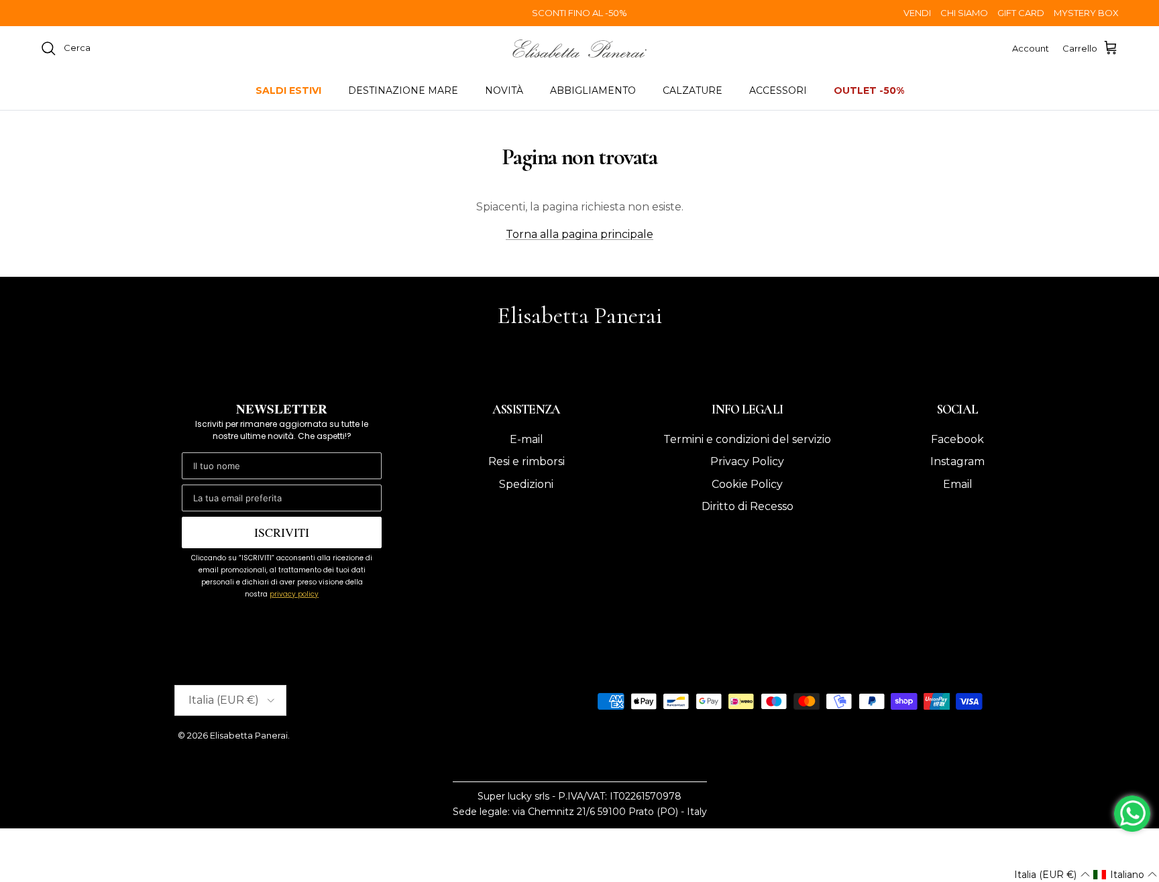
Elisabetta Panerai (249, 735)
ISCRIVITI (281, 532)
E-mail (526, 439)
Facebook (957, 439)
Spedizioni (526, 484)
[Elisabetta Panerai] (579, 49)
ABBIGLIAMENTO (593, 90)
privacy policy (294, 594)
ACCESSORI (778, 90)
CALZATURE (692, 90)
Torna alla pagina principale (579, 234)
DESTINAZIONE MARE (403, 90)
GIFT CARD (1020, 12)
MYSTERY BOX (1086, 12)
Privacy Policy (747, 461)
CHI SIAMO (964, 12)
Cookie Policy (747, 484)
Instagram (957, 461)
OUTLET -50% (869, 90)
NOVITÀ (504, 90)
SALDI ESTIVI (288, 90)
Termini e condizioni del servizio (747, 439)
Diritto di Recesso (747, 506)
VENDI (917, 12)
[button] (1051, 874)
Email (958, 484)
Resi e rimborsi (526, 461)
